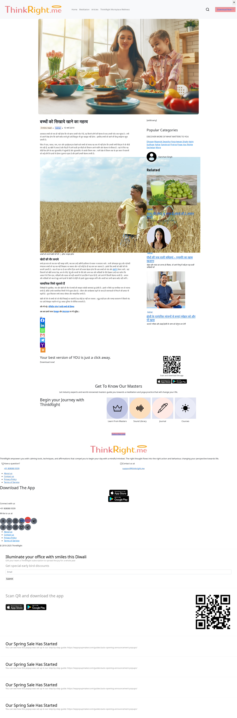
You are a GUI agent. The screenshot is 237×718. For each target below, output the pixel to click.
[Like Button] (41, 317)
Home (74, 9)
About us (8, 473)
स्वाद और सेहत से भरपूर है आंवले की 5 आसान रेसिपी (170, 215)
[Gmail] (42, 335)
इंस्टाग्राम (65, 311)
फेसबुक (56, 311)
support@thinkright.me (133, 468)
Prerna (173, 144)
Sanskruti (165, 144)
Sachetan (151, 147)
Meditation (84, 9)
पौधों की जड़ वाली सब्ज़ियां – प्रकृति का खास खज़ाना (170, 259)
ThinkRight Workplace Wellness (115, 9)
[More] (43, 350)
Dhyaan (150, 141)
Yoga (173, 141)
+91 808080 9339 (11, 468)
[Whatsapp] (42, 330)
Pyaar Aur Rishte (185, 144)
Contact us (9, 476)
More (158, 147)
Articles (94, 9)
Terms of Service (11, 482)
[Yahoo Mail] (42, 345)
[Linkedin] (42, 325)
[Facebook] (42, 320)
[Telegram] (42, 340)
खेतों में (115, 269)
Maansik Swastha (162, 141)
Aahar (58, 127)
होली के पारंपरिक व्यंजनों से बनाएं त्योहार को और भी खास (171, 318)
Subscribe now (118, 434)
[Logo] (33, 9)
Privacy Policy (10, 479)
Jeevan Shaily (182, 141)
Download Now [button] (224, 9)
